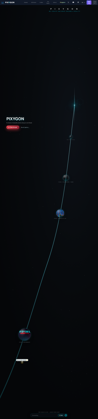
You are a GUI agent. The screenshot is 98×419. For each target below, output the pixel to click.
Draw (61, 415)
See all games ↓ (25, 127)
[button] (25, 335)
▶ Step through (13, 127)
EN (82, 2)
